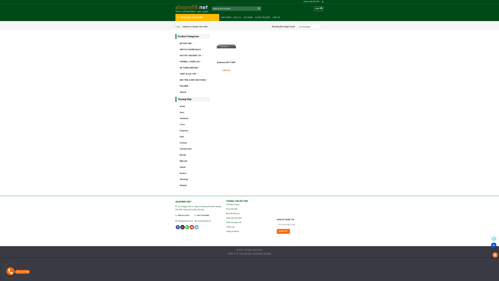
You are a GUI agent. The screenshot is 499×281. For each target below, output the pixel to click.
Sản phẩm (226, 17)
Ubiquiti (183, 185)
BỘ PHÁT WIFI (186, 43)
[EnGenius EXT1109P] (226, 47)
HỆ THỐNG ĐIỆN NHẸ (189, 68)
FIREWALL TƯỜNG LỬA (190, 62)
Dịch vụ (237, 17)
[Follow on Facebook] (178, 227)
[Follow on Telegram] (196, 227)
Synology (184, 179)
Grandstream (186, 149)
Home (177, 27)
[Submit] (259, 9)
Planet (183, 167)
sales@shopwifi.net (185, 221)
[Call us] (187, 227)
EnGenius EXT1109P (226, 62)
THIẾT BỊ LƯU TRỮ (188, 74)
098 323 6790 (183, 215)
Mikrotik (183, 161)
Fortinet (183, 143)
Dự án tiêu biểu (262, 17)
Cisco (182, 124)
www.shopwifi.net (204, 221)
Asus (182, 112)
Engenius (184, 130)
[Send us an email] (182, 227)
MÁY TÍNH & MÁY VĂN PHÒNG (193, 80)
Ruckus (183, 173)
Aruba (182, 106)
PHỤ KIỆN (184, 86)
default (183, 92)
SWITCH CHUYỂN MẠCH (190, 49)
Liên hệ (276, 17)
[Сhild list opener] (193, 43)
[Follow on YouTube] (192, 227)
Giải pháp (248, 17)
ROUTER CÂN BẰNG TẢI (190, 56)
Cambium (184, 118)
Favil (182, 137)
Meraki (183, 155)
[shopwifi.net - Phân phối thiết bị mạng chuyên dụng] (191, 8)
